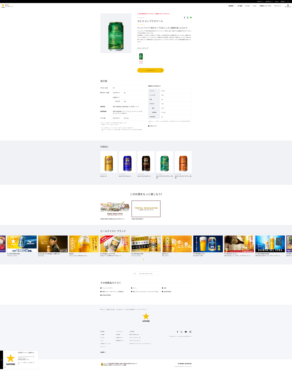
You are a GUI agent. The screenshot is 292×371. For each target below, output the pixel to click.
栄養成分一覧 (152, 126)
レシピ (254, 6)
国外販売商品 (167, 291)
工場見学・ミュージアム (265, 6)
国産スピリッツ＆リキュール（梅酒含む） (113, 291)
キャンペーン (277, 6)
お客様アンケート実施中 (25, 353)
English (276, 1)
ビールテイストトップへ (146, 274)
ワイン (135, 288)
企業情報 (282, 1)
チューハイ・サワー (107, 288)
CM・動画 (240, 6)
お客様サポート (260, 1)
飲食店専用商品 (106, 295)
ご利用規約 (131, 331)
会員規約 (118, 334)
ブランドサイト (150, 70)
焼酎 (165, 288)
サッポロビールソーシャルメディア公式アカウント (180, 336)
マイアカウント (288, 6)
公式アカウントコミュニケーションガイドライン (140, 343)
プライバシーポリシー (134, 337)
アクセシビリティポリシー (135, 340)
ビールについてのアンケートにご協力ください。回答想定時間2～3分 (26, 359)
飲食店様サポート (269, 1)
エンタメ (247, 6)
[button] (138, 259)
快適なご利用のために (134, 334)
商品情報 (231, 6)
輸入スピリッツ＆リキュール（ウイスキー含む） (146, 291)
